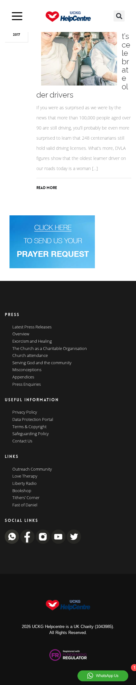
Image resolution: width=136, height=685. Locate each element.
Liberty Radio (24, 483)
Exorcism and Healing (32, 341)
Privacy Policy (24, 412)
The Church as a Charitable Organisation (49, 348)
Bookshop (21, 490)
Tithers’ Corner (26, 497)
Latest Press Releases (32, 327)
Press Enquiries (26, 384)
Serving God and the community (41, 362)
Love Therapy (24, 476)
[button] (119, 16)
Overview (20, 334)
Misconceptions (26, 369)
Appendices (23, 377)
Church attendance (30, 355)
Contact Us (22, 441)
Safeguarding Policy (30, 433)
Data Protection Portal (32, 419)
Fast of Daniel (24, 505)
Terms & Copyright (29, 426)
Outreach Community (32, 469)
